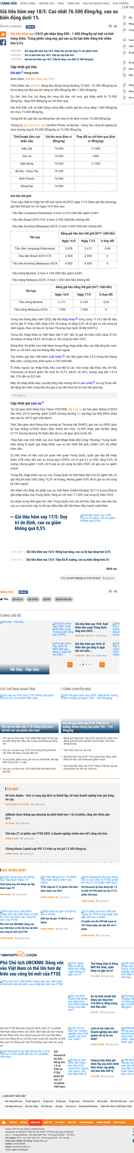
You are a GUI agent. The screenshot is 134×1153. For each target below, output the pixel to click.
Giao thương (121, 3)
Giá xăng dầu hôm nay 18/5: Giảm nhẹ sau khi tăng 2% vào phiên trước (61, 51)
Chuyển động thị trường (17, 804)
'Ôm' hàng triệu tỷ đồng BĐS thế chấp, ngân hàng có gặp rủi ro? (104, 967)
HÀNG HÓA (35, 1122)
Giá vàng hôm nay (13, 1101)
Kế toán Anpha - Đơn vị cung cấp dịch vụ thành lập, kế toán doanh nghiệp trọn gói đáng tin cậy (59, 797)
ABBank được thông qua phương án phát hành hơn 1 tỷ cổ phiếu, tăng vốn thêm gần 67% (57, 816)
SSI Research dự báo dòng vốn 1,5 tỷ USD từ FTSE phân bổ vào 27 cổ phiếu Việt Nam (99, 890)
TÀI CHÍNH (59, 1122)
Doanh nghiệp (47, 929)
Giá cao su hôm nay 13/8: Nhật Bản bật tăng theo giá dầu (29, 770)
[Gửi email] (115, 26)
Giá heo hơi (88, 1101)
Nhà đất (95, 1012)
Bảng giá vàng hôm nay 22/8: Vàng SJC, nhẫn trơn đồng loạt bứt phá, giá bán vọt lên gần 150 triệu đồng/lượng (91, 741)
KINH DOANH (119, 1122)
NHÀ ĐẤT (72, 1122)
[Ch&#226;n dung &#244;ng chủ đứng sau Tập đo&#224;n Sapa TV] (19, 878)
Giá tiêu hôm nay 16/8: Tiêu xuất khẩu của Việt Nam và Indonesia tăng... (91, 647)
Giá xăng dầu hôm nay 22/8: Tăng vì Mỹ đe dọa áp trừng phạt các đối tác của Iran (90, 767)
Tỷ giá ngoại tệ (32, 1101)
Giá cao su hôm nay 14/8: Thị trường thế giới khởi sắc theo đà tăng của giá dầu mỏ (29, 751)
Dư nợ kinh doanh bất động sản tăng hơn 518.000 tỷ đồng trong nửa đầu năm (104, 1002)
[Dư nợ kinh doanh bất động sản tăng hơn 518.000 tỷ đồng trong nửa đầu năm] (78, 1002)
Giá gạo (59, 1106)
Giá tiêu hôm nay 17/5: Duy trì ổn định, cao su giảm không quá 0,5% (41, 522)
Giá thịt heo (46, 1106)
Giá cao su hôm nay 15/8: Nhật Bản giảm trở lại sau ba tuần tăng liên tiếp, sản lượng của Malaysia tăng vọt (30, 741)
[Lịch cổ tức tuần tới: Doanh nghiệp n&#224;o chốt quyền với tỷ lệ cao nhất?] (78, 1034)
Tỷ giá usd (48, 1101)
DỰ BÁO (23, 1122)
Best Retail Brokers (88, 1106)
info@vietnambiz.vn (21, 1146)
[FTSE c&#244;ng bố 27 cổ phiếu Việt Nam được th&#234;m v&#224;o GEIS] (60, 880)
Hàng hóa (9, 3)
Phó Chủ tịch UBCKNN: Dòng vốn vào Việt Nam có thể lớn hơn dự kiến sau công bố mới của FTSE (19, 928)
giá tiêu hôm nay (35, 125)
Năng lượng (27, 3)
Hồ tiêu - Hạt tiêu (24, 669)
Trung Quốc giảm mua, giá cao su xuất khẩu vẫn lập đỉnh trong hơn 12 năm (30, 761)
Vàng (61, 3)
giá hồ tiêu (33, 599)
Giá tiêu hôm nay (22, 34)
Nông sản (73, 3)
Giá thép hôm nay (13, 1106)
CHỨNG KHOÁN (86, 1122)
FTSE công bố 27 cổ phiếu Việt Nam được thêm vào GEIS (59, 888)
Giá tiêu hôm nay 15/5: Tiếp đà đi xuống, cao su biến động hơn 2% (68, 560)
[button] (70, 665)
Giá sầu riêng (31, 1106)
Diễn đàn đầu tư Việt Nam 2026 (116, 1106)
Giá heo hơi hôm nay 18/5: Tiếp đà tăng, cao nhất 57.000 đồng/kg (59, 59)
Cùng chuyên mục (77, 689)
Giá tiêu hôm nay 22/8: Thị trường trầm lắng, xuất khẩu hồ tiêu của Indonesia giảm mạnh (90, 758)
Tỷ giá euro (74, 1101)
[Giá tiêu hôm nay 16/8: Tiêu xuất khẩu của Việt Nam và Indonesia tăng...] (63, 649)
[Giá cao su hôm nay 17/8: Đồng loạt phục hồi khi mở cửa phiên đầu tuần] (29, 713)
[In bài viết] (111, 26)
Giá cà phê (102, 1101)
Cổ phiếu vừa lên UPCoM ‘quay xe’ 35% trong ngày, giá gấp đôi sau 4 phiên (99, 925)
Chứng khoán (11, 838)
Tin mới (12, 789)
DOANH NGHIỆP (103, 1122)
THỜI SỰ (13, 1122)
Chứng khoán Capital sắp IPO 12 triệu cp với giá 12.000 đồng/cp (45, 849)
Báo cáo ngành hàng (96, 3)
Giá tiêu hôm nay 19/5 (39, 79)
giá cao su (18, 599)
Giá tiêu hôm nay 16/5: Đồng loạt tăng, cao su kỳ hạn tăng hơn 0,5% (69, 552)
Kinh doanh (5, 894)
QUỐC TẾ (48, 1122)
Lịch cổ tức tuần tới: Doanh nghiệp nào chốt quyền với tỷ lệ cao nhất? (104, 1034)
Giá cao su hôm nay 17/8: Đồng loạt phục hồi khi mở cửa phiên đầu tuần (27, 728)
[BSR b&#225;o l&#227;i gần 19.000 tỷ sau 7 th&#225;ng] (60, 913)
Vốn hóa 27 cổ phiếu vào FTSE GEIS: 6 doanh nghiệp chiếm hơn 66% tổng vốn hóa (56, 833)
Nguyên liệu (46, 3)
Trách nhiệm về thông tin (16, 1149)
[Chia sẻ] (3, 42)
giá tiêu (46, 599)
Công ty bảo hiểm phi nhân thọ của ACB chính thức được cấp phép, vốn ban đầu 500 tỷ (105, 1066)
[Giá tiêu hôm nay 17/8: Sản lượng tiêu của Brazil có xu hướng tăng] (63, 629)
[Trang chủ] (3, 34)
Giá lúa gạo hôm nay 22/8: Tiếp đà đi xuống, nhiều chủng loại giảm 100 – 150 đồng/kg (88, 726)
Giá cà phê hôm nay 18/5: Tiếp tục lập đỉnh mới (49, 55)
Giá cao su (71, 1106)
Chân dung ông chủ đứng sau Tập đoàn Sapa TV (17, 886)
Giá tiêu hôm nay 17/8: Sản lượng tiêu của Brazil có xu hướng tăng (91, 627)
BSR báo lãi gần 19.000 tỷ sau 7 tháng (57, 920)
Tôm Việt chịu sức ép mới (77, 750)
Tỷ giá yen (61, 1101)
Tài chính (9, 823)
